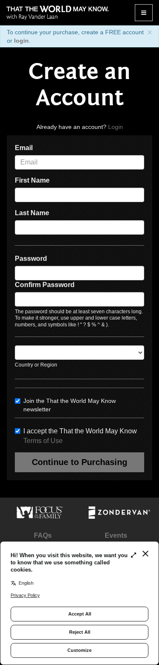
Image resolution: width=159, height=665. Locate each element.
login (21, 40)
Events (116, 535)
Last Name (32, 212)
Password (31, 258)
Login (115, 126)
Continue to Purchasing (79, 462)
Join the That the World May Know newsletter (69, 405)
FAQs (43, 535)
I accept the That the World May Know (80, 435)
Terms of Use (43, 440)
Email (24, 147)
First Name (32, 180)
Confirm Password (45, 284)
